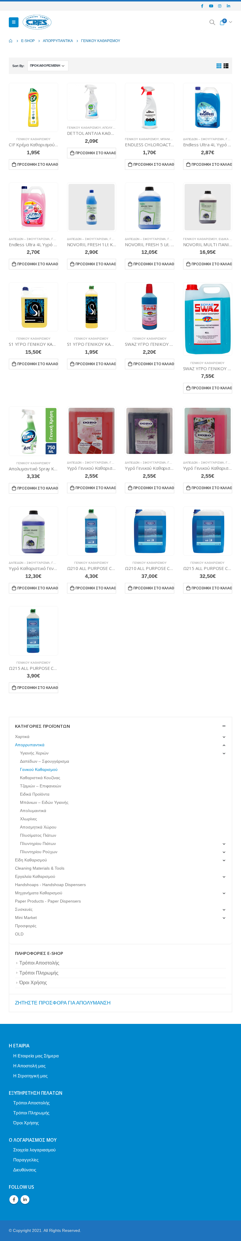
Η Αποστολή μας (29, 1065)
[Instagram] (220, 6)
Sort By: (18, 66)
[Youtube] (211, 6)
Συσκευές (24, 909)
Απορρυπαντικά (29, 744)
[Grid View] (219, 66)
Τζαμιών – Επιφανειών (40, 786)
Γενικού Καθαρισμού (33, 139)
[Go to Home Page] (11, 41)
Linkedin (25, 1199)
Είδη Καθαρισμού (31, 860)
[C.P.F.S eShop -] (37, 22)
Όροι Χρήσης (33, 982)
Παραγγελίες (26, 1159)
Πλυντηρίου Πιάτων (38, 843)
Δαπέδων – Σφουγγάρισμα (203, 139)
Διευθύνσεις (24, 1169)
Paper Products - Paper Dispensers (48, 901)
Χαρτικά (22, 736)
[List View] (226, 66)
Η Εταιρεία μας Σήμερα (36, 1055)
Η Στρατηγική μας (30, 1075)
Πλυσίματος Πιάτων (38, 835)
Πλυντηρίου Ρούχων (38, 851)
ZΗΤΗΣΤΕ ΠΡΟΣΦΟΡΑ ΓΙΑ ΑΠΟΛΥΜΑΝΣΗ (63, 1003)
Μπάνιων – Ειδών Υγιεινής (44, 802)
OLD (19, 934)
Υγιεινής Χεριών (34, 753)
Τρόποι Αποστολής (39, 962)
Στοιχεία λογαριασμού (34, 1149)
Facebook (13, 1199)
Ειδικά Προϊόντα (34, 794)
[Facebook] (202, 6)
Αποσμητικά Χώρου (38, 827)
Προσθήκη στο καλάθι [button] (37, 164)
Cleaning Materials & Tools (39, 868)
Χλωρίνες (28, 818)
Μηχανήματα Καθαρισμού (38, 892)
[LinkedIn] (228, 6)
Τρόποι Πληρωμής (38, 972)
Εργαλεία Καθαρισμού (35, 876)
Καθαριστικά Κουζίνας (40, 777)
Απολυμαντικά (114, 127)
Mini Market (26, 917)
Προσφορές (25, 925)
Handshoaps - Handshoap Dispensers (50, 884)
